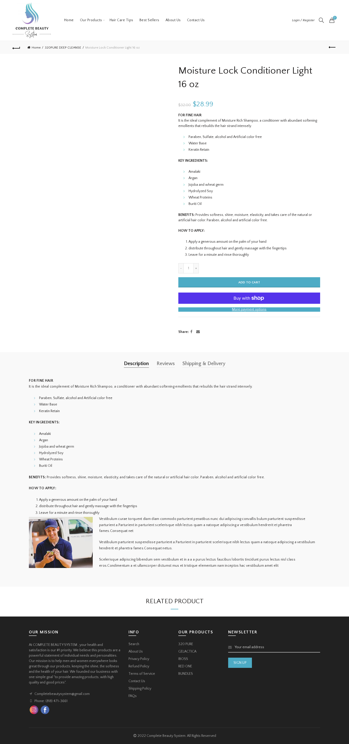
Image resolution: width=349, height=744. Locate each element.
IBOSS (183, 659)
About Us (173, 20)
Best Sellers (149, 20)
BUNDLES (185, 674)
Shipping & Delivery (203, 363)
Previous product (332, 47)
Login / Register (303, 20)
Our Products (91, 20)
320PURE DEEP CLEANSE (63, 47)
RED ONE (185, 666)
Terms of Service (142, 674)
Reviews (166, 363)
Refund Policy (139, 666)
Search (134, 644)
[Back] (16, 47)
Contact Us (196, 20)
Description (136, 363)
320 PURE (185, 644)
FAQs (133, 696)
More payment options (249, 309)
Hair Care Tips (121, 20)
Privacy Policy (139, 659)
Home (69, 20)
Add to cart (249, 282)
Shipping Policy (140, 689)
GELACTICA (187, 651)
